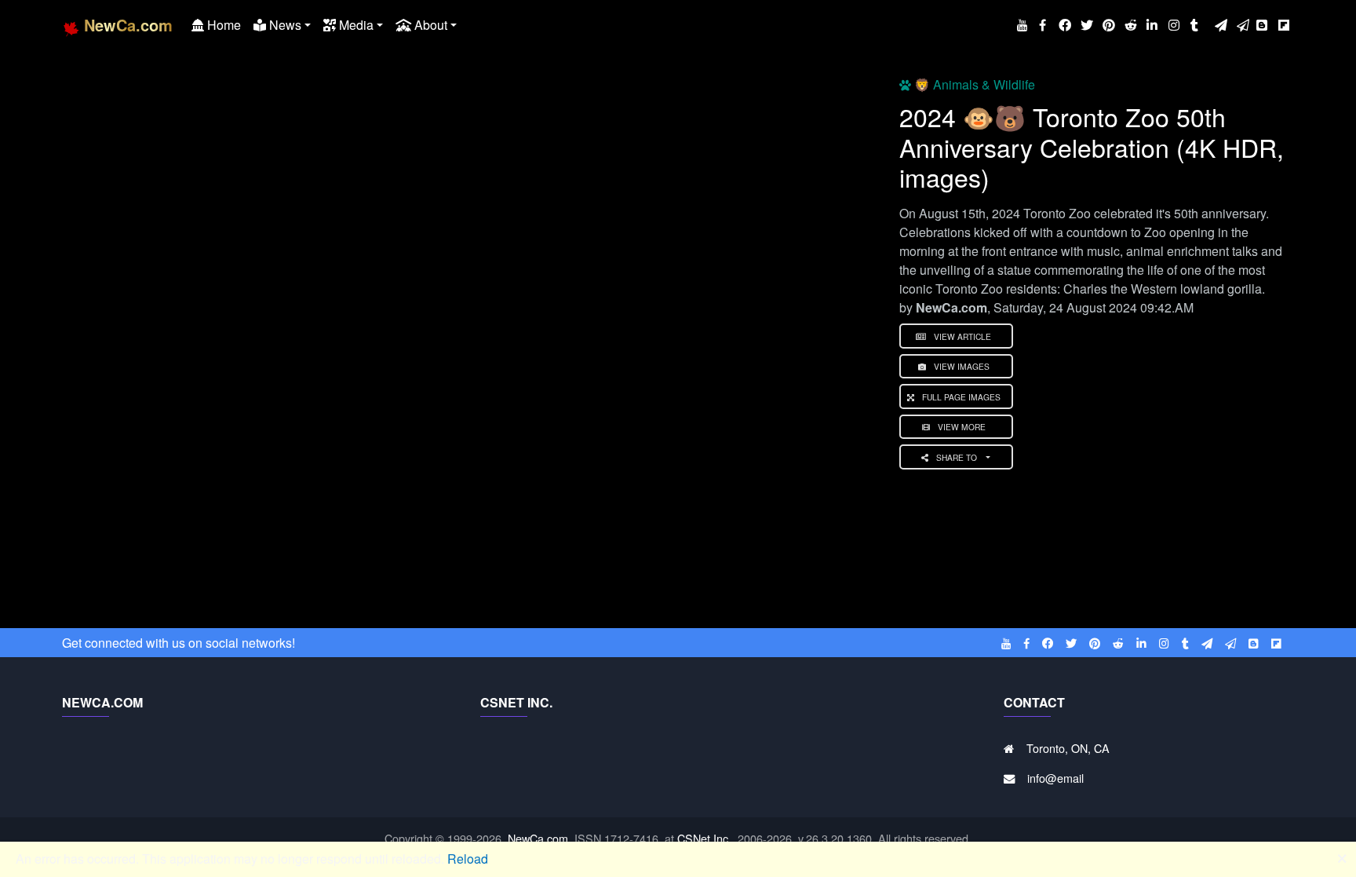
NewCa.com (538, 838)
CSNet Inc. (704, 838)
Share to (957, 457)
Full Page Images (961, 397)
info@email (1055, 777)
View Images (961, 366)
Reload (467, 859)
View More (961, 427)
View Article (962, 336)
